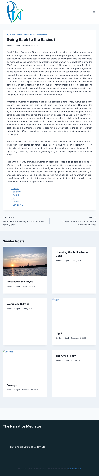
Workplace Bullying (18, 304)
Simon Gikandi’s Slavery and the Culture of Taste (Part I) (23, 221)
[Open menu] (94, 12)
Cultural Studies (14, 35)
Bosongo (12, 385)
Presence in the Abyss (20, 281)
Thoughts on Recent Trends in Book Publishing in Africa (78, 221)
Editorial (28, 35)
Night (59, 333)
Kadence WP (74, 468)
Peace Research (40, 35)
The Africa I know (66, 355)
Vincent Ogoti (14, 45)
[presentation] (25, 261)
